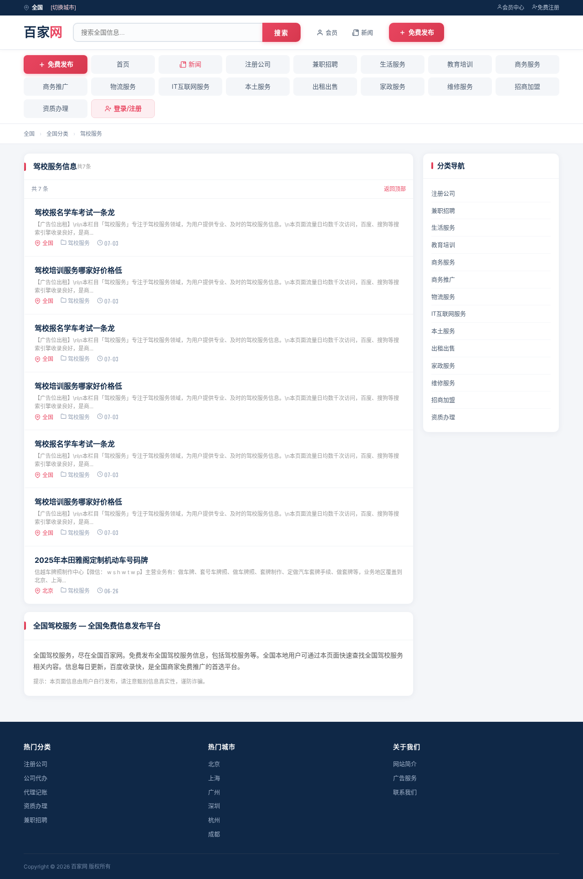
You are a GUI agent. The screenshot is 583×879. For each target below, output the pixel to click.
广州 (214, 792)
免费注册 (548, 7)
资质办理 (55, 108)
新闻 (367, 32)
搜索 (281, 32)
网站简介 (405, 763)
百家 (43, 32)
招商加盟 (527, 86)
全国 (29, 133)
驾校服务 (91, 133)
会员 (332, 32)
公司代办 (35, 777)
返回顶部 (395, 188)
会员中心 (513, 7)
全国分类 (57, 133)
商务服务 (527, 64)
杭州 (214, 819)
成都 (214, 834)
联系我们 (405, 792)
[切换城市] (63, 7)
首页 (123, 64)
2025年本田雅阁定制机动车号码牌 (91, 560)
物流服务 (123, 86)
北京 (214, 763)
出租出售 (325, 86)
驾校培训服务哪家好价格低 (78, 270)
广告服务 (405, 777)
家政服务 (392, 86)
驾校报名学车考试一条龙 (75, 212)
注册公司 (258, 64)
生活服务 (392, 64)
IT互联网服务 (191, 86)
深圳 (214, 805)
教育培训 (460, 64)
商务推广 (55, 86)
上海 (214, 777)
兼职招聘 (325, 64)
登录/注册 (128, 108)
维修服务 (460, 86)
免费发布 (421, 32)
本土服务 (258, 86)
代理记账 (35, 792)
